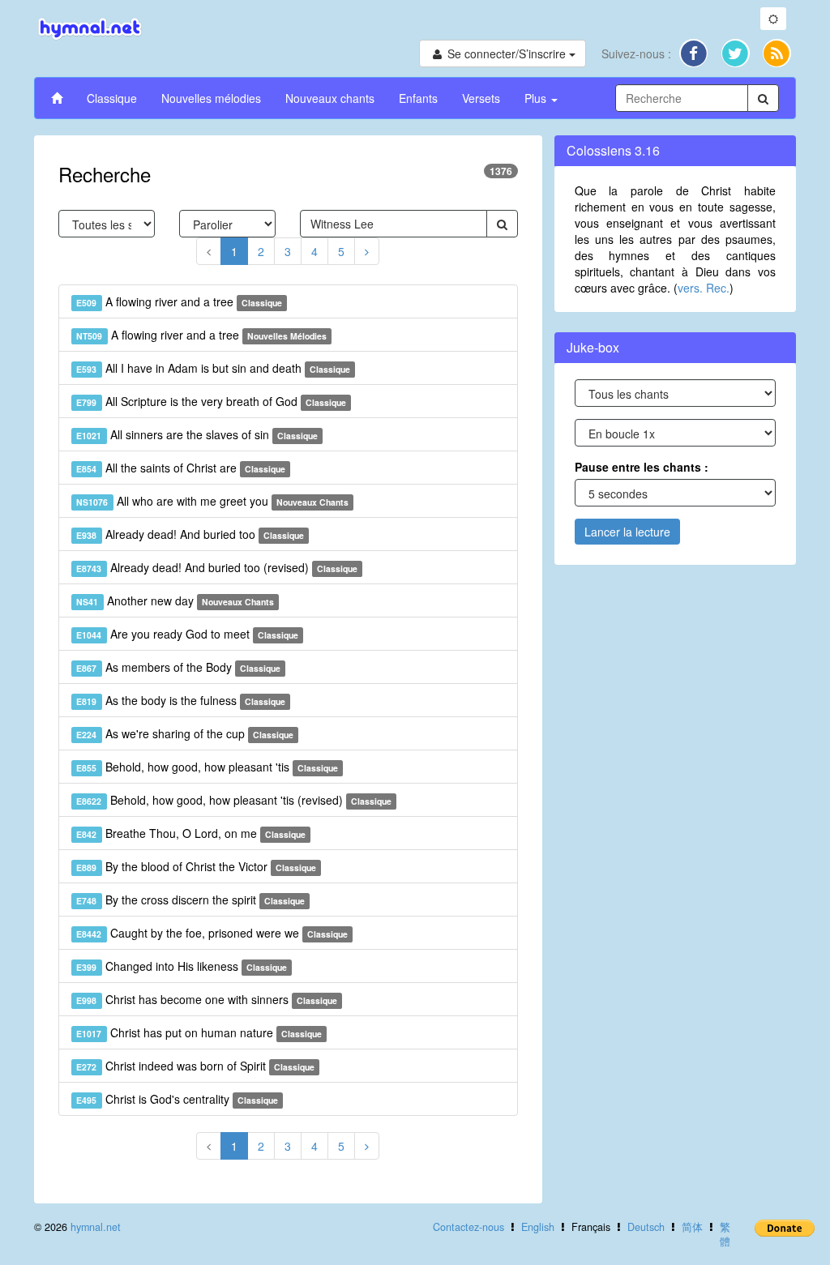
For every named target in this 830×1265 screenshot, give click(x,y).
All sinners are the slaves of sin (197, 434)
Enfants (418, 98)
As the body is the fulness (180, 700)
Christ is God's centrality (177, 1099)
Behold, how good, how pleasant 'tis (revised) (233, 800)
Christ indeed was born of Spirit (195, 1066)
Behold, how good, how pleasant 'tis (207, 767)
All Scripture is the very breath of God (211, 401)
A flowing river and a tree (179, 301)
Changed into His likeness (181, 966)
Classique (112, 98)
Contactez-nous (468, 1227)
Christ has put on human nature (199, 1032)
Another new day (175, 600)
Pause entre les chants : (641, 467)
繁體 (725, 1234)
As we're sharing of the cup (184, 733)
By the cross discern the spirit (190, 899)
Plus (537, 98)
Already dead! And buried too (190, 534)
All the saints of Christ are (180, 467)
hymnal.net (96, 1227)
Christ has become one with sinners (206, 999)
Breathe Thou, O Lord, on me (191, 833)
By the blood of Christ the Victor (196, 866)
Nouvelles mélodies (211, 98)
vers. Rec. (703, 288)
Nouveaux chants (329, 98)
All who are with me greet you (212, 501)
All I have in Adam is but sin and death (213, 368)
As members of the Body (178, 667)
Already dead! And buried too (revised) (216, 567)
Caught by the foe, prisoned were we (212, 933)
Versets (481, 98)
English (537, 1227)
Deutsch (646, 1227)
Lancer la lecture (627, 532)
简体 (692, 1227)
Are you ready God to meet (187, 634)
